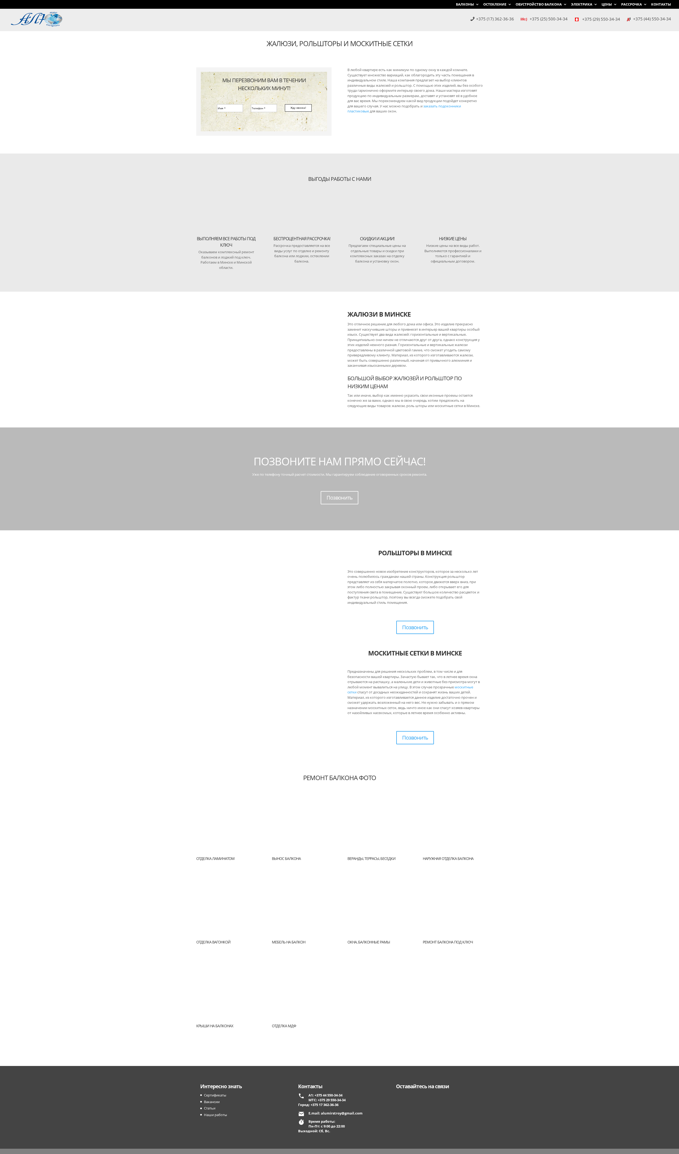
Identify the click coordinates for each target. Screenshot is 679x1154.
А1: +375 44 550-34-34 (325, 1095)
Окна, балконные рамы (368, 942)
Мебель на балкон (288, 942)
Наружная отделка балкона (448, 858)
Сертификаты (215, 1095)
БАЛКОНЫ (465, 5)
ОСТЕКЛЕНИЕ (494, 5)
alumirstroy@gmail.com (342, 1113)
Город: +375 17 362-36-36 (318, 1104)
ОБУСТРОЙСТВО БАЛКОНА (539, 5)
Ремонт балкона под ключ (448, 942)
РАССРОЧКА (631, 5)
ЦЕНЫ (607, 5)
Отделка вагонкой (213, 942)
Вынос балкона (286, 858)
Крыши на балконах (214, 1025)
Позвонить (339, 497)
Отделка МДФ (284, 1025)
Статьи (209, 1108)
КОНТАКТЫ (661, 5)
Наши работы (215, 1114)
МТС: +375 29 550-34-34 (327, 1100)
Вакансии (212, 1101)
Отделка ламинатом (215, 858)
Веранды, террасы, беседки (371, 858)
